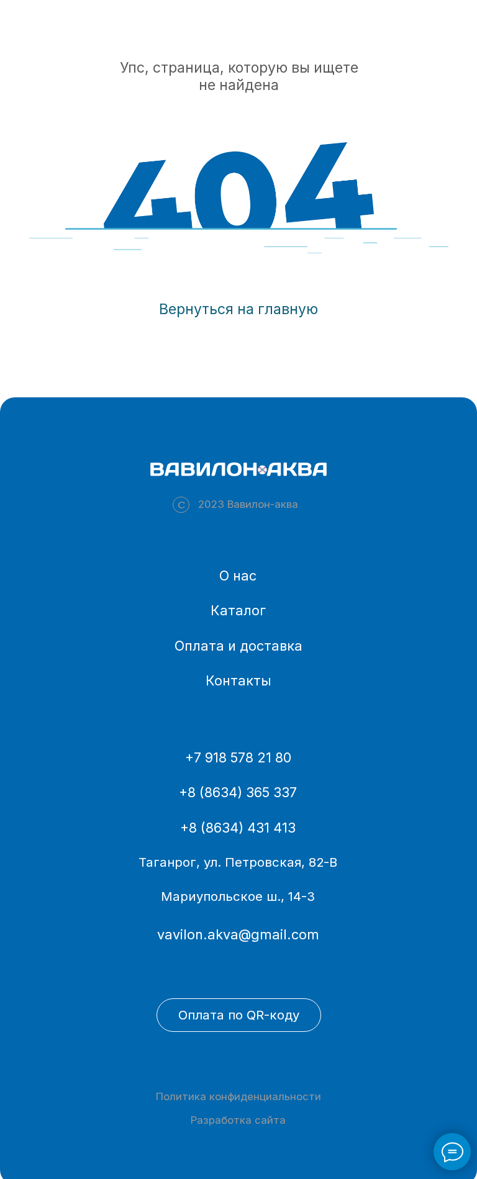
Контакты (238, 680)
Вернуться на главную (238, 309)
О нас (238, 575)
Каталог (238, 610)
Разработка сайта (238, 1120)
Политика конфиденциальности (238, 1096)
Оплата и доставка (238, 646)
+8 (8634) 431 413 (238, 828)
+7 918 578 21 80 (238, 757)
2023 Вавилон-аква (248, 504)
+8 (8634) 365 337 (238, 792)
